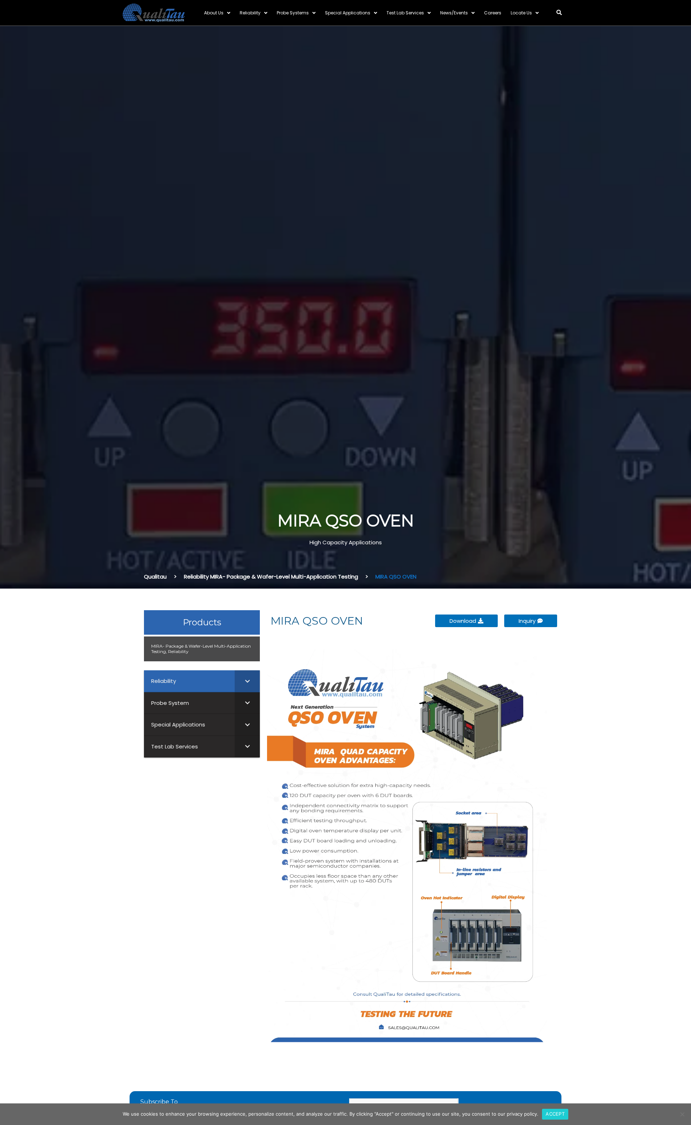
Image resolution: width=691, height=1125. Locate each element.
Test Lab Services (405, 13)
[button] (559, 12)
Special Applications (347, 13)
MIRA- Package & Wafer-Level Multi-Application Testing (284, 576)
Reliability (250, 13)
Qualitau (155, 576)
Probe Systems (293, 13)
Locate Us (521, 13)
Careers (492, 13)
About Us (213, 13)
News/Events (454, 13)
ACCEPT (555, 1114)
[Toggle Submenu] (247, 681)
